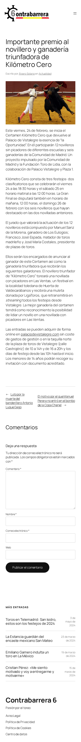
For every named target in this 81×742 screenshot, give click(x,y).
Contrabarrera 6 (31, 700)
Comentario (13, 469)
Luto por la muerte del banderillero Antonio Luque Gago (19, 400)
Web (8, 547)
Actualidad (45, 73)
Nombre (11, 514)
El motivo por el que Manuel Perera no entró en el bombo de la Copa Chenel (56, 400)
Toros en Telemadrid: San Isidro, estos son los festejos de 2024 (31, 621)
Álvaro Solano (27, 73)
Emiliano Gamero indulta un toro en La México (27, 654)
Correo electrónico (17, 530)
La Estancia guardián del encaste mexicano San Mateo (29, 638)
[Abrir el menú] (75, 13)
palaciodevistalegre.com (40, 334)
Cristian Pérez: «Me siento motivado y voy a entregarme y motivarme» (30, 671)
